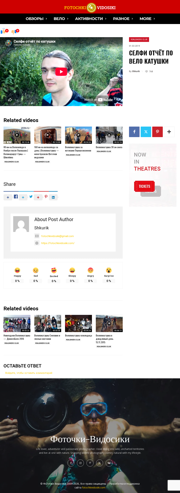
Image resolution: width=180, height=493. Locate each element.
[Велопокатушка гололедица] (78, 323)
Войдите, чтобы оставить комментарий (28, 372)
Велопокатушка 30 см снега (109, 147)
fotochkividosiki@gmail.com (57, 236)
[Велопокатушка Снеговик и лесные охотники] (47, 323)
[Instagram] (80, 463)
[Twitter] (146, 132)
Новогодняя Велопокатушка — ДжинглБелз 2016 (17, 337)
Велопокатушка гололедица (78, 335)
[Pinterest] (157, 132)
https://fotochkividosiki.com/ (58, 243)
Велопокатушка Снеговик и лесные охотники (47, 337)
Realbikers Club (139, 39)
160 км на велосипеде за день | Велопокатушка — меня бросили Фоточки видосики (46, 152)
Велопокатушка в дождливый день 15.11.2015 (104, 338)
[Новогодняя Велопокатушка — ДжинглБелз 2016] (17, 323)
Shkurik (136, 71)
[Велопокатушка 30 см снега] (109, 135)
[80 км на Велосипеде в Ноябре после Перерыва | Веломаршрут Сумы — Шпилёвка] (17, 135)
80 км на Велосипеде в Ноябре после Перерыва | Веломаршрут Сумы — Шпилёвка (16, 152)
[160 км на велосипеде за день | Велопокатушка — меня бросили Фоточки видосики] (47, 135)
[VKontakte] (109, 463)
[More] (169, 132)
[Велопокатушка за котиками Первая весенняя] (78, 135)
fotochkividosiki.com (93, 487)
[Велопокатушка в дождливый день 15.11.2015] (109, 323)
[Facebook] (134, 132)
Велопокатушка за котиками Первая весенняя (78, 148)
